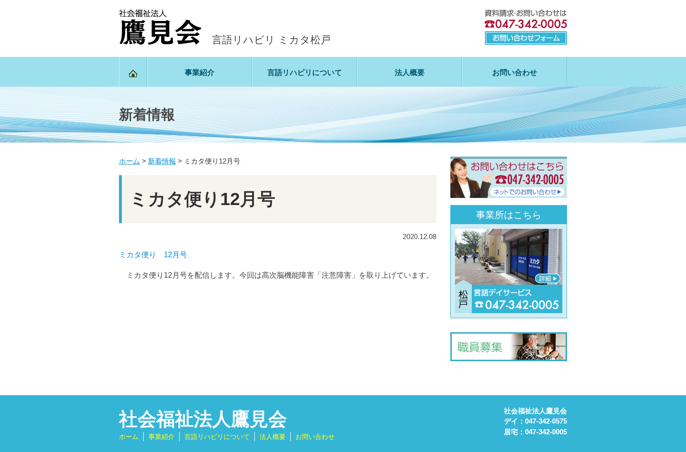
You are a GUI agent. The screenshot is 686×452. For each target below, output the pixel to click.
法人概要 (410, 72)
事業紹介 (200, 72)
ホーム (129, 436)
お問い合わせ (514, 72)
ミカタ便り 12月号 (153, 255)
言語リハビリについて (304, 72)
